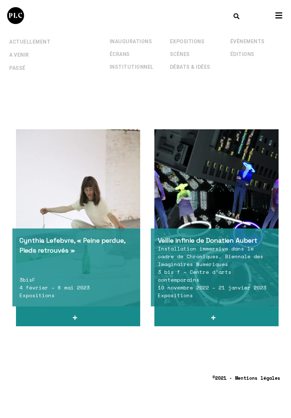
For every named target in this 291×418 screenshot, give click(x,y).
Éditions (242, 54)
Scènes (180, 54)
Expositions (187, 41)
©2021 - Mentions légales (246, 378)
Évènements (247, 41)
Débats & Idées (190, 67)
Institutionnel (132, 67)
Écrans (120, 54)
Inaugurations (131, 41)
